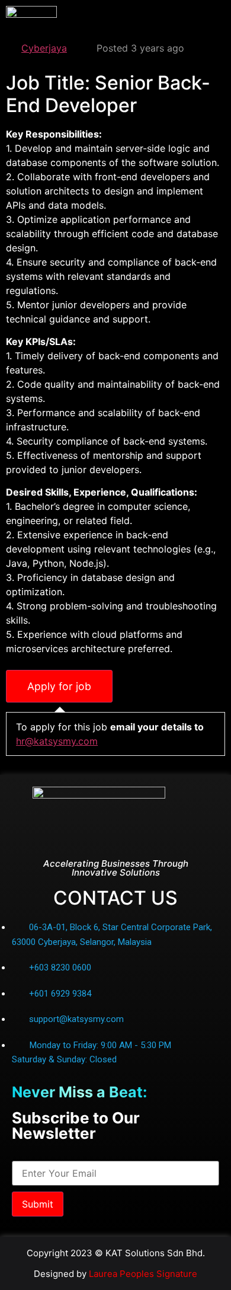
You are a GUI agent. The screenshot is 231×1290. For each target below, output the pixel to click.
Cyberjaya (44, 48)
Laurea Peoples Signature (143, 1273)
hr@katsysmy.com (57, 741)
